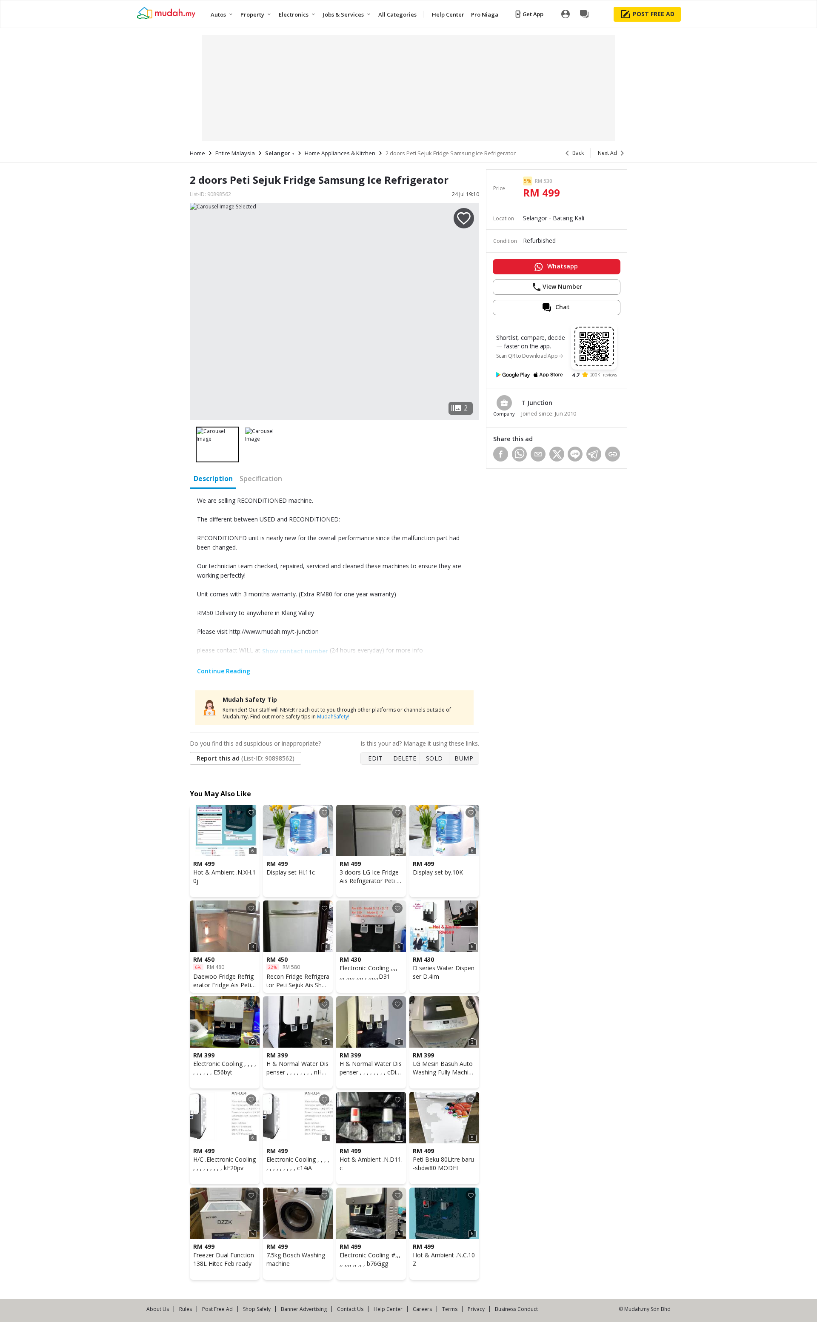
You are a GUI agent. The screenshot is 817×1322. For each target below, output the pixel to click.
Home (197, 153)
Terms (449, 1309)
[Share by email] (538, 454)
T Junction (536, 403)
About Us (157, 1309)
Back (578, 153)
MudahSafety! (333, 716)
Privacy (476, 1309)
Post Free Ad (217, 1309)
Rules (185, 1309)
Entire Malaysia (235, 153)
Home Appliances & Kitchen (340, 153)
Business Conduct (516, 1309)
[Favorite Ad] (251, 812)
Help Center (388, 1309)
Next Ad (607, 153)
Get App (533, 14)
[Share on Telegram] (593, 454)
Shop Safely (257, 1309)
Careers (422, 1309)
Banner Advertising (304, 1309)
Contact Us (350, 1309)
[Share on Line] (575, 454)
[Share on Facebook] (500, 454)
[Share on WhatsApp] (519, 454)
